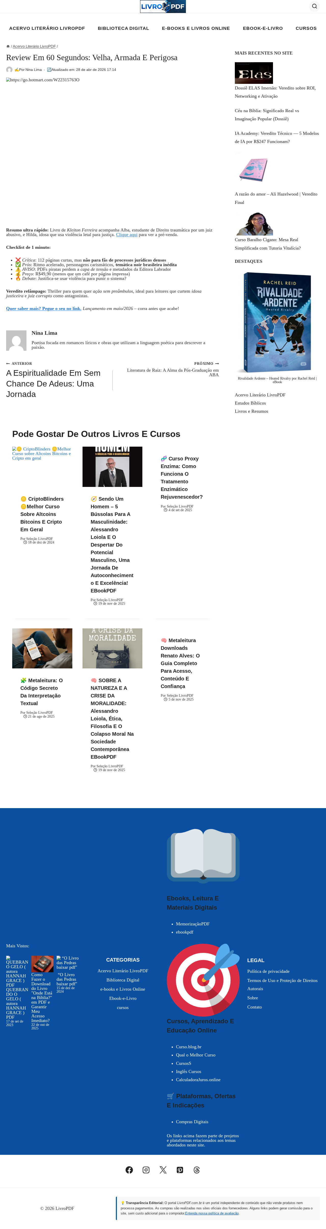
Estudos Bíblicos (250, 403)
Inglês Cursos (188, 1071)
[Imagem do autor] (9, 70)
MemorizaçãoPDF (193, 923)
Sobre (252, 997)
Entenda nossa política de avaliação (212, 1213)
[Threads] (196, 1169)
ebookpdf (184, 932)
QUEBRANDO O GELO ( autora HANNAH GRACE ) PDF (17, 1003)
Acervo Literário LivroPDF (47, 28)
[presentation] (42, 467)
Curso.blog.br (188, 1046)
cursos (306, 28)
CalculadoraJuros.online (198, 1079)
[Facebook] (129, 1169)
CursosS (183, 1063)
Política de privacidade (268, 971)
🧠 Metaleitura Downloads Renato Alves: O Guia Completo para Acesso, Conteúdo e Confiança (180, 663)
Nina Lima (33, 70)
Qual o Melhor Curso (195, 1054)
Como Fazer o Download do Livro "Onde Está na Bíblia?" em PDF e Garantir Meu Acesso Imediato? (41, 997)
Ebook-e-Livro (263, 28)
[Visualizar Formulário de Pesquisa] (314, 6)
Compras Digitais (192, 1121)
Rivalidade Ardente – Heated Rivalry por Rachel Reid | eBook (277, 380)
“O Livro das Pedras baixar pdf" (67, 979)
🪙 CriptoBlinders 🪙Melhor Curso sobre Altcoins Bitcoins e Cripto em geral (42, 514)
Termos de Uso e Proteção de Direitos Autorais (282, 984)
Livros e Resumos (251, 411)
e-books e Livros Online (196, 28)
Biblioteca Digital (123, 28)
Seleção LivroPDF (39, 539)
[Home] (8, 46)
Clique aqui (127, 234)
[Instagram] (146, 1169)
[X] (163, 1169)
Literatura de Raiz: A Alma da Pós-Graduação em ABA (173, 369)
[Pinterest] (179, 1169)
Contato (254, 1007)
